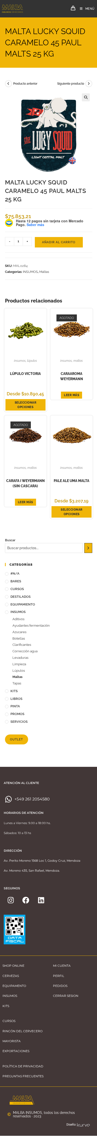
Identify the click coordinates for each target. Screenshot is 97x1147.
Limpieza (19, 664)
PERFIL (58, 976)
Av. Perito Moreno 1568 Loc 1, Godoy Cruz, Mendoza (42, 860)
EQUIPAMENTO (14, 986)
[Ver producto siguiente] (88, 83)
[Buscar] (88, 548)
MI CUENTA (62, 965)
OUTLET (16, 739)
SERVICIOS (19, 722)
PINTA (15, 706)
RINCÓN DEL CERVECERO (22, 1031)
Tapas (16, 683)
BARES (15, 581)
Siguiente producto (70, 83)
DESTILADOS (20, 597)
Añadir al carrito (58, 242)
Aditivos (18, 619)
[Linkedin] (41, 900)
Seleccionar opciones (26, 405)
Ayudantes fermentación (31, 625)
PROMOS (17, 714)
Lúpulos (32, 360)
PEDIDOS (60, 986)
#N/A (14, 573)
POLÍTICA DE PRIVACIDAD (22, 1066)
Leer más (71, 395)
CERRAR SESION (65, 996)
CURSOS (17, 589)
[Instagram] (11, 900)
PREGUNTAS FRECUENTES (23, 1076)
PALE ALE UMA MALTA (71, 481)
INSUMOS (30, 272)
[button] (86, 97)
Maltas (44, 272)
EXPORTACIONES (15, 1051)
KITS (14, 691)
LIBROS (16, 699)
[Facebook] (26, 900)
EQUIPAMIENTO (22, 604)
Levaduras (20, 658)
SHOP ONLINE (13, 965)
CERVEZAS (10, 976)
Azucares (19, 632)
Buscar (10, 540)
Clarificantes (21, 645)
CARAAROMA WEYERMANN (71, 376)
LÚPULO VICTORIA (25, 374)
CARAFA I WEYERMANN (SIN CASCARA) (25, 483)
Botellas (18, 638)
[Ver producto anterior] (8, 83)
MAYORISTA (11, 1041)
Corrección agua (25, 651)
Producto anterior (25, 83)
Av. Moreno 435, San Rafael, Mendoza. (32, 870)
